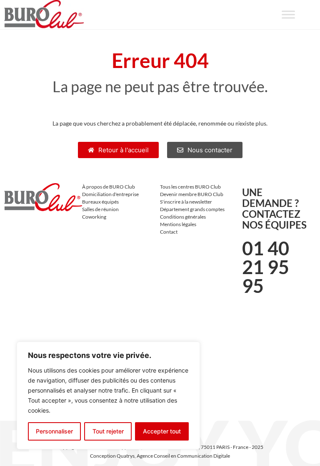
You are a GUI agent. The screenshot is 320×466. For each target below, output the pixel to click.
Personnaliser (54, 431)
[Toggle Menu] (288, 14)
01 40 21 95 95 (265, 267)
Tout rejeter (108, 431)
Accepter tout (162, 431)
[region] (108, 395)
